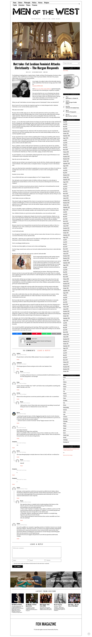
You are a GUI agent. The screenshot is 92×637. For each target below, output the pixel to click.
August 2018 (65, 320)
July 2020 (65, 267)
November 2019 (66, 286)
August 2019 (65, 293)
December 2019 (66, 283)
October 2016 (65, 371)
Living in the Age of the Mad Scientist (71, 103)
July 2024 (65, 168)
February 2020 (66, 279)
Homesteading (66, 407)
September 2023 (66, 179)
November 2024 (66, 159)
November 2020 (66, 258)
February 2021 (66, 251)
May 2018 (65, 327)
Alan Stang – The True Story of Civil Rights (73, 605)
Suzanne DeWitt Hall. (37, 85)
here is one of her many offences (43, 88)
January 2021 (65, 253)
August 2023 (65, 182)
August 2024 (65, 166)
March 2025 (65, 149)
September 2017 (66, 346)
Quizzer (18, 412)
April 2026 (65, 129)
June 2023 (65, 186)
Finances (64, 393)
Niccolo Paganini (58, 604)
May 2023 (65, 189)
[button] (78, 63)
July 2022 (65, 212)
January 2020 (65, 281)
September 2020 (66, 263)
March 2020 (65, 276)
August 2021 (65, 237)
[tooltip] (17, 334)
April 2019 (65, 302)
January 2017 (65, 364)
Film (64, 391)
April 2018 (65, 330)
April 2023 (65, 191)
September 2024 (66, 163)
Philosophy (65, 421)
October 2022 (66, 205)
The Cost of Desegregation (71, 112)
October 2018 (65, 316)
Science (64, 428)
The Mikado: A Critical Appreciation (31, 605)
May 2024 (65, 172)
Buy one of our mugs (67, 455)
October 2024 (66, 161)
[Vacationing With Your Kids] (28, 579)
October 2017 (65, 343)
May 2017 (65, 355)
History (64, 405)
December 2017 (66, 339)
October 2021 (65, 233)
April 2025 (65, 147)
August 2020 (65, 265)
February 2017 (66, 362)
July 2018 (65, 323)
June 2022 (65, 214)
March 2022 (65, 221)
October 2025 (66, 133)
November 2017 (66, 341)
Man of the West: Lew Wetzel (71, 116)
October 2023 (66, 177)
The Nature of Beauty (17, 604)
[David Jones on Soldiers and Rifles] (64, 579)
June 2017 (65, 353)
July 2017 (65, 350)
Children (64, 382)
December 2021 (66, 228)
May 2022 (65, 216)
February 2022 (66, 223)
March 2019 (65, 304)
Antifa (64, 377)
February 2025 (66, 152)
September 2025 (66, 135)
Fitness (64, 398)
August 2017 (65, 348)
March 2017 (65, 360)
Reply (18, 359)
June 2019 (65, 297)
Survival (64, 437)
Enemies (36, 72)
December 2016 (66, 367)
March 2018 (65, 332)
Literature (65, 416)
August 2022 (65, 209)
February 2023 (66, 196)
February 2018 (66, 334)
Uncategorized (66, 442)
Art (63, 379)
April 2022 (65, 219)
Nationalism (65, 419)
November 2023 (66, 175)
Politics (64, 423)
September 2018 (66, 318)
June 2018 (65, 325)
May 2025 (65, 145)
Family (64, 389)
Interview (65, 409)
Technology (65, 440)
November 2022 (66, 202)
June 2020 (65, 269)
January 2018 (65, 336)
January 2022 (65, 226)
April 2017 (65, 357)
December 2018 (66, 311)
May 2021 (65, 244)
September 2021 (66, 235)
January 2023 (65, 198)
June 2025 (65, 142)
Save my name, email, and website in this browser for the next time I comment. (31, 563)
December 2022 (66, 200)
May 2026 (65, 126)
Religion (40, 72)
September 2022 (66, 207)
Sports (64, 433)
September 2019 (66, 290)
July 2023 (65, 184)
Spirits (64, 430)
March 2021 (65, 249)
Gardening (65, 400)
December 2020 (66, 256)
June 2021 (65, 242)
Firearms (65, 396)
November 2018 (66, 313)
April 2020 (65, 274)
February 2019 (66, 306)
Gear (64, 403)
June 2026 (65, 124)
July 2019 (65, 295)
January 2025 (65, 154)
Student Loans (66, 435)
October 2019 (65, 288)
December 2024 (66, 156)
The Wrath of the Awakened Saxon (72, 107)
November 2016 (66, 369)
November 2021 (66, 230)
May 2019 (65, 300)
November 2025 (66, 131)
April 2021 (65, 246)
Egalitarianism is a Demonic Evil (72, 98)
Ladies (64, 412)
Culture (33, 72)
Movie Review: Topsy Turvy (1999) (44, 605)
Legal (64, 414)
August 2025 (65, 138)
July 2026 (65, 122)
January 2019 (65, 309)
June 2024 (65, 170)
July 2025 (65, 140)
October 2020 (66, 260)
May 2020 (65, 272)
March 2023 (65, 193)
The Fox (56, 629)
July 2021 (65, 239)
